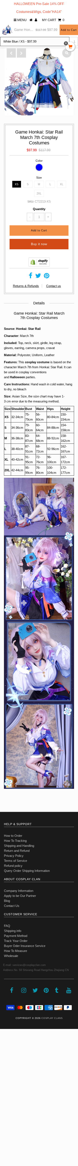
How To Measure (15, 951)
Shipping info (12, 931)
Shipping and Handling (19, 845)
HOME (7, 1044)
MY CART (53, 20)
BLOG (6, 1117)
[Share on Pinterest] (46, 277)
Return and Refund (17, 850)
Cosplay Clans (52, 1018)
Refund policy (13, 865)
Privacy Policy (14, 855)
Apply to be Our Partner (20, 896)
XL (61, 184)
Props (6, 1108)
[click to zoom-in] (66, 53)
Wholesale (11, 956)
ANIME (7, 1071)
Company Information (18, 890)
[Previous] (11, 53)
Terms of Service (15, 860)
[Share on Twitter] (38, 277)
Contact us (53, 286)
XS (17, 184)
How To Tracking (15, 840)
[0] (70, 47)
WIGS (6, 1099)
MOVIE (7, 1090)
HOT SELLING (12, 1062)
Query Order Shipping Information (27, 870)
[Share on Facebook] (30, 277)
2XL (39, 193)
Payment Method (15, 936)
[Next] (21, 53)
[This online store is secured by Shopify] (39, 265)
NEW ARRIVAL (12, 1053)
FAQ (7, 926)
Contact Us (11, 906)
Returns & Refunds (26, 286)
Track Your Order (15, 941)
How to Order (13, 835)
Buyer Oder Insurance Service (24, 946)
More (5, 1126)
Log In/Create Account (21, 1135)
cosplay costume (37, 362)
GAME (6, 1080)
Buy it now (39, 244)
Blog (7, 901)
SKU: (30, 201)
